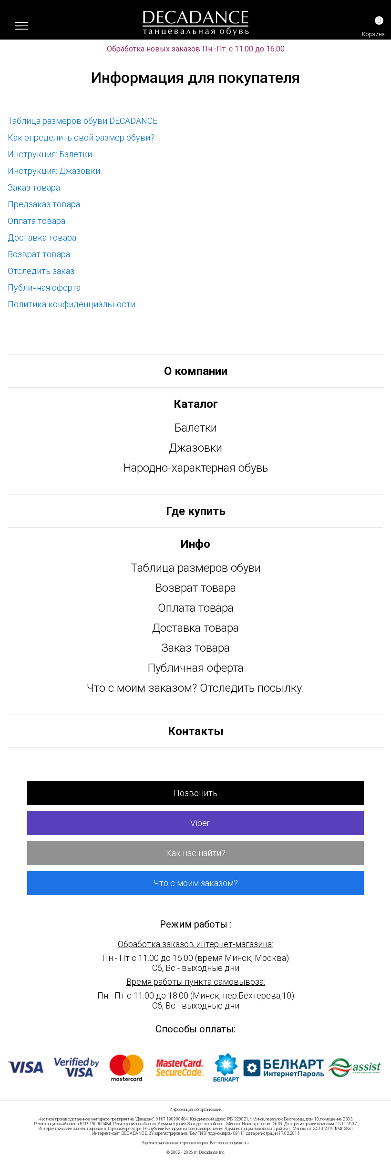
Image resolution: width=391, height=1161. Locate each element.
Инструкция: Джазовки (54, 171)
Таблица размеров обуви (196, 568)
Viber (199, 823)
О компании (195, 371)
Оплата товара (36, 221)
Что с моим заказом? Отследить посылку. (195, 688)
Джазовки (195, 447)
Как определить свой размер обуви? (81, 137)
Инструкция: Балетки (50, 154)
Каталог (196, 404)
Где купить (196, 511)
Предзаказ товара (44, 204)
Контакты (196, 731)
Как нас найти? (196, 853)
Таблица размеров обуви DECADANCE (82, 121)
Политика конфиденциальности (71, 304)
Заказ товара (34, 187)
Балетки (196, 427)
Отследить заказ (41, 271)
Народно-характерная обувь (195, 467)
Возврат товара (39, 254)
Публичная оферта (44, 288)
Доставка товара (42, 237)
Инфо (195, 544)
